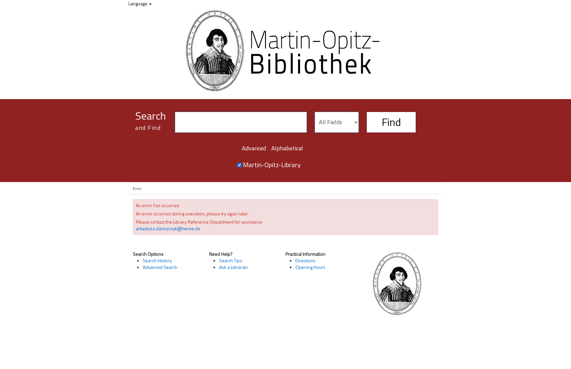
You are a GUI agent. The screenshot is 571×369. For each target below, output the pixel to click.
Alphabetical (287, 148)
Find (391, 122)
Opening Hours (310, 267)
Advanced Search (160, 267)
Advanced (254, 148)
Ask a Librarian (233, 267)
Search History (157, 260)
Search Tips (230, 260)
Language (138, 3)
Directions (305, 260)
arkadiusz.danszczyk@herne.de (168, 228)
